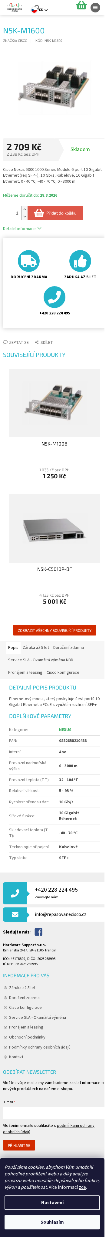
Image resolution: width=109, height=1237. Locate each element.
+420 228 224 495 (56, 893)
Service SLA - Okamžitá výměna (37, 1018)
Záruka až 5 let (22, 988)
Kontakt (16, 1057)
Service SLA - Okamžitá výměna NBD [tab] (40, 660)
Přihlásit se (19, 1145)
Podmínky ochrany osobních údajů (40, 1047)
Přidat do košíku (61, 212)
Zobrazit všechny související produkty (54, 630)
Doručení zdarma (24, 998)
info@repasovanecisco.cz (60, 914)
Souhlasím (52, 1222)
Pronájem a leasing (26, 1027)
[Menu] (95, 8)
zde (82, 1187)
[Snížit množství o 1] (24, 216)
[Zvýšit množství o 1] (24, 209)
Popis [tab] (13, 648)
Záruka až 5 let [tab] (36, 648)
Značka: (15, 40)
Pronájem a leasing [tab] (25, 672)
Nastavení (52, 1202)
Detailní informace (19, 229)
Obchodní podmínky (27, 1037)
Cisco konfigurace (25, 1008)
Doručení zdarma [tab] (68, 648)
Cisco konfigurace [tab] (63, 672)
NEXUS (65, 730)
